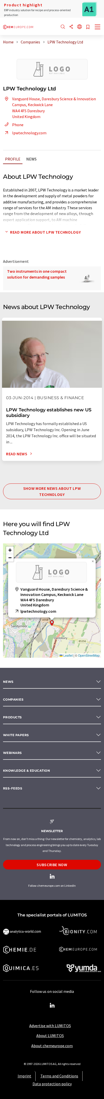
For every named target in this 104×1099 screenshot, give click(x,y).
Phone (17, 124)
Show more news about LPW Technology (52, 491)
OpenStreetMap (89, 655)
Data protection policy (52, 1083)
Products (12, 717)
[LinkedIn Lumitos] (52, 1005)
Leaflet (68, 655)
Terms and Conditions (59, 1075)
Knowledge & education (26, 770)
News (31, 158)
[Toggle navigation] (97, 27)
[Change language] (79, 27)
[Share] (71, 27)
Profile (12, 158)
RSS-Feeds (12, 788)
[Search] (62, 27)
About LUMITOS (50, 1035)
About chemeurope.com (52, 1045)
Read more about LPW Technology (45, 232)
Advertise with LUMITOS (50, 1025)
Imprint (24, 1075)
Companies (13, 699)
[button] (52, 623)
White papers (16, 735)
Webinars (12, 753)
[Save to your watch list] (87, 27)
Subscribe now (52, 864)
